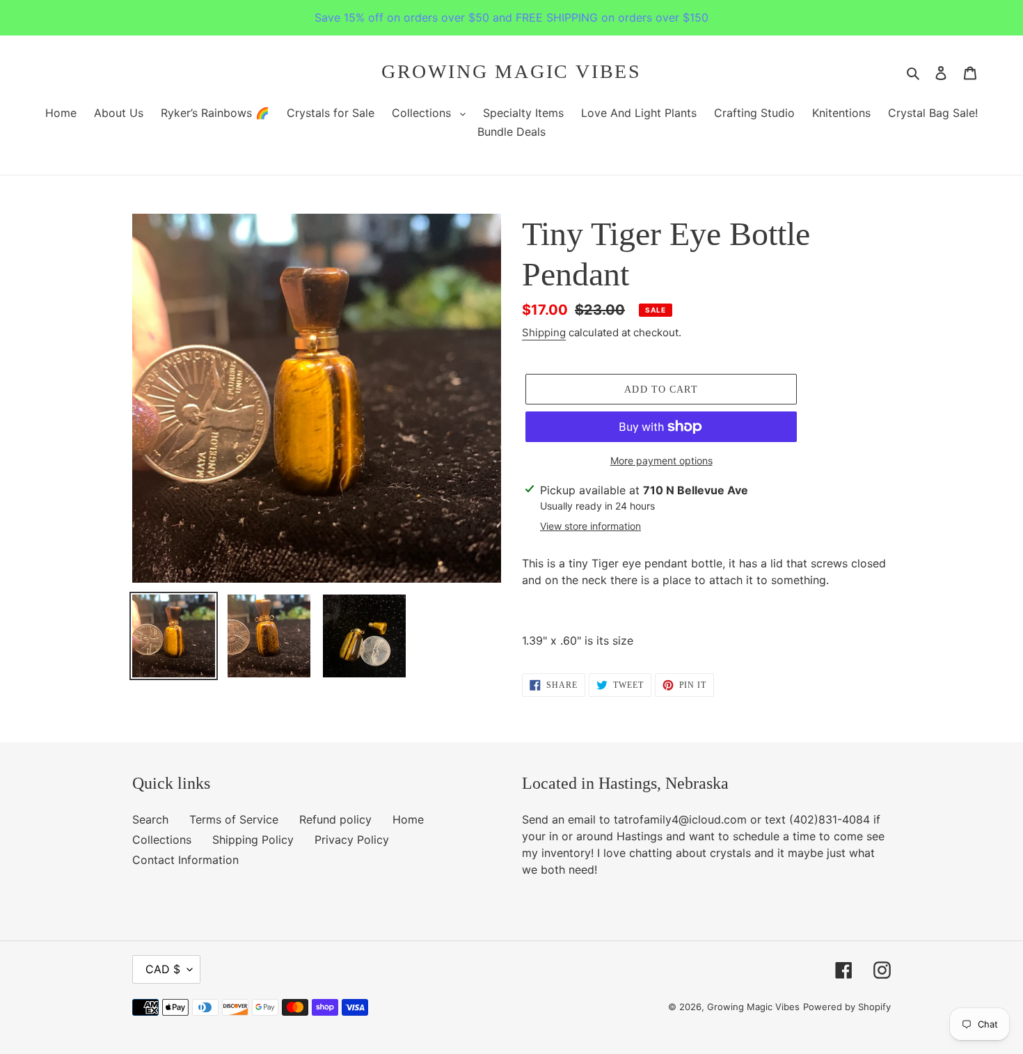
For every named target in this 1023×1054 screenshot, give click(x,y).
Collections (161, 840)
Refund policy (335, 819)
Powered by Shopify (847, 1006)
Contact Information (185, 860)
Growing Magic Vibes (511, 71)
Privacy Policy (352, 840)
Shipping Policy (253, 840)
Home (408, 819)
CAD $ (162, 969)
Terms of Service (233, 819)
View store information (590, 526)
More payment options (661, 460)
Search (150, 819)
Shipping (544, 332)
